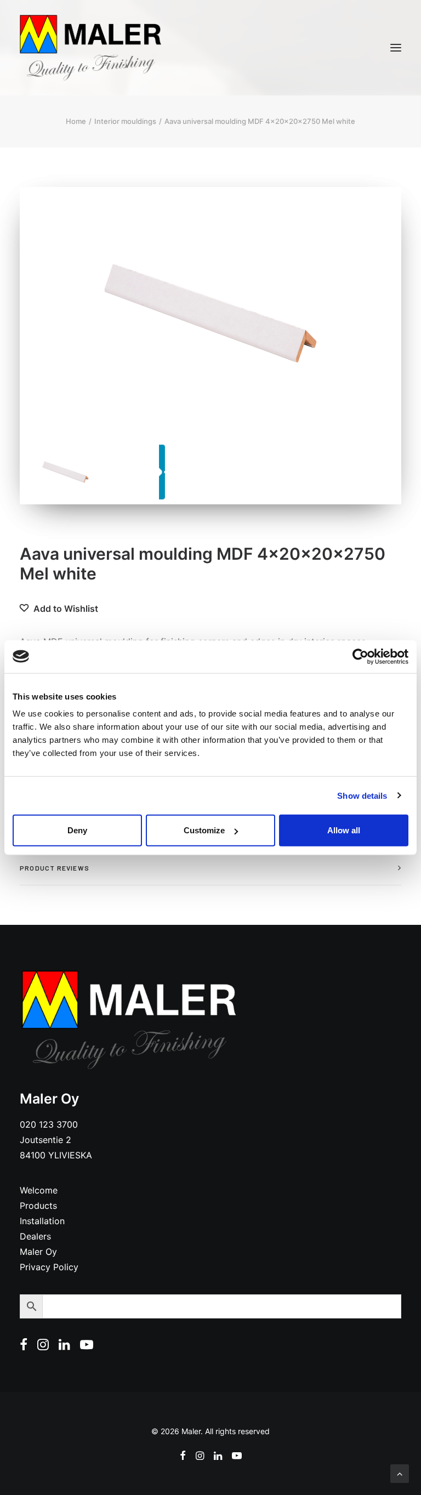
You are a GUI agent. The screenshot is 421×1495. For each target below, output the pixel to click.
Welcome (39, 1190)
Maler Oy (38, 1251)
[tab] (210, 868)
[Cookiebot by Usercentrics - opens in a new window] (360, 656)
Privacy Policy (49, 1266)
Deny (77, 830)
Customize (204, 830)
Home (76, 121)
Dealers (35, 1236)
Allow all (343, 830)
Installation (42, 1220)
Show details (362, 795)
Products (38, 1205)
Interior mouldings (125, 121)
